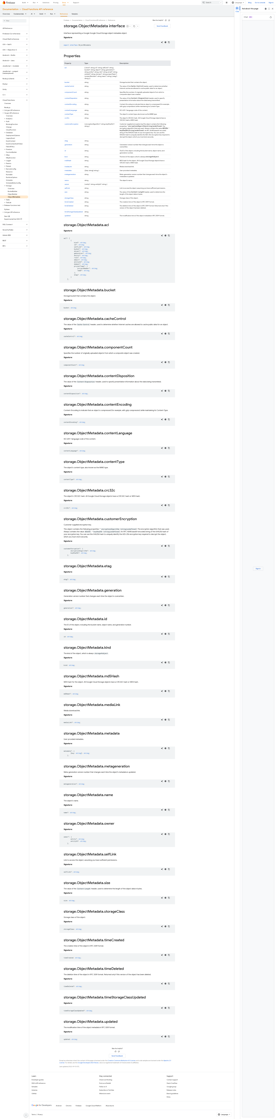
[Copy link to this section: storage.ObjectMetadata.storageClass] (127, 911)
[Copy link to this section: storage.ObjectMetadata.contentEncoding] (134, 405)
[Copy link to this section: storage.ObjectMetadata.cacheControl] (128, 319)
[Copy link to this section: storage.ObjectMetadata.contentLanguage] (134, 433)
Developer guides (38, 1080)
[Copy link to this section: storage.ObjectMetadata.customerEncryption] (139, 519)
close (272, 8)
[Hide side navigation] (26, 1115)
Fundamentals (19, 14)
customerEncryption (71, 124)
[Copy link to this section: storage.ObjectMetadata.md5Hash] (121, 676)
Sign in (271, 3)
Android (58, 1106)
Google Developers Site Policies (88, 1063)
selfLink (67, 188)
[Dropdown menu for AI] (35, 13)
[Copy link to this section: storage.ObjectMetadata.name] (115, 795)
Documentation (10, 9)
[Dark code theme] (165, 42)
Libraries (34, 1090)
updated (68, 216)
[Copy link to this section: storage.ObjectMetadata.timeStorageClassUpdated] (148, 997)
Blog (249, 3)
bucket (67, 82)
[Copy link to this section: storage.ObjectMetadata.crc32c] (117, 490)
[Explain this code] (162, 42)
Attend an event (104, 1093)
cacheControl (69, 86)
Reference (64, 14)
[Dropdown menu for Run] (38, 2)
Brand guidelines (172, 1093)
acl (66, 68)
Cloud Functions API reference (37, 9)
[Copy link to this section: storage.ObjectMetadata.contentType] (127, 462)
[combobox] (212, 3)
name (67, 180)
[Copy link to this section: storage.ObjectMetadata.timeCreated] (126, 940)
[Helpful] (165, 20)
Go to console (260, 3)
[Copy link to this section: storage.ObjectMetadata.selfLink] (118, 854)
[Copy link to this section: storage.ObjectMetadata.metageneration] (132, 766)
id (65, 151)
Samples (75, 14)
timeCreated (69, 202)
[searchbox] (14, 20)
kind (66, 157)
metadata (68, 170)
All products (110, 1106)
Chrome (68, 1106)
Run (34, 3)
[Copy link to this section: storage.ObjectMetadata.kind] (113, 648)
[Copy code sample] (169, 42)
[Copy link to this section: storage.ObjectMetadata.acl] (111, 225)
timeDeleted (69, 206)
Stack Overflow (172, 1083)
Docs (64, 3)
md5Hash (68, 161)
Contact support (172, 1080)
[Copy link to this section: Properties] (82, 56)
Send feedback (162, 26)
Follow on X (103, 1087)
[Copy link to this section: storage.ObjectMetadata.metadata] (122, 733)
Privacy (40, 1114)
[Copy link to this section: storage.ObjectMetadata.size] (112, 883)
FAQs (168, 1097)
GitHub (34, 1093)
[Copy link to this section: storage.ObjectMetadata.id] (109, 619)
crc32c (67, 118)
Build (24, 3)
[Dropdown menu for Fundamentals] (26, 13)
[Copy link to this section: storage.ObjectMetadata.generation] (124, 590)
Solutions (46, 3)
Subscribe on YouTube (106, 1090)
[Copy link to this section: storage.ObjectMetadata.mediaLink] (122, 705)
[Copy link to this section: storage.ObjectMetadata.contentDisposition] (136, 376)
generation (68, 145)
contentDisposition (71, 98)
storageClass (69, 198)
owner (67, 184)
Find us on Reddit (105, 1083)
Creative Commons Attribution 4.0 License (122, 1060)
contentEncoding (70, 104)
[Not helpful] (169, 20)
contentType (69, 114)
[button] (13, 33)
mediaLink (68, 167)
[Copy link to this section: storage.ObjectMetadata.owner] (116, 823)
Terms (34, 1114)
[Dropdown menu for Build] (28, 2)
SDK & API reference (38, 1083)
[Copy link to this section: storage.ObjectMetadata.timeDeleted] (126, 969)
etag (66, 141)
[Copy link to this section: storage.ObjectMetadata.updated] (120, 1022)
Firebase (66, 20)
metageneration (70, 174)
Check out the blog (105, 1080)
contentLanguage (71, 110)
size (66, 192)
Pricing (55, 3)
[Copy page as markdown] (134, 26)
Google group (171, 1087)
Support (76, 3)
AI (31, 14)
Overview (6, 14)
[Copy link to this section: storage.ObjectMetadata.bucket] (117, 290)
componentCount (71, 92)
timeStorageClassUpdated (74, 212)
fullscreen (269, 8)
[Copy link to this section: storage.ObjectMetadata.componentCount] (135, 347)
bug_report (265, 8)
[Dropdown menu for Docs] (68, 2)
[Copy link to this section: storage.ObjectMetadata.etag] (113, 566)
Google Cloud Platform (93, 1106)
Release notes (171, 1090)
